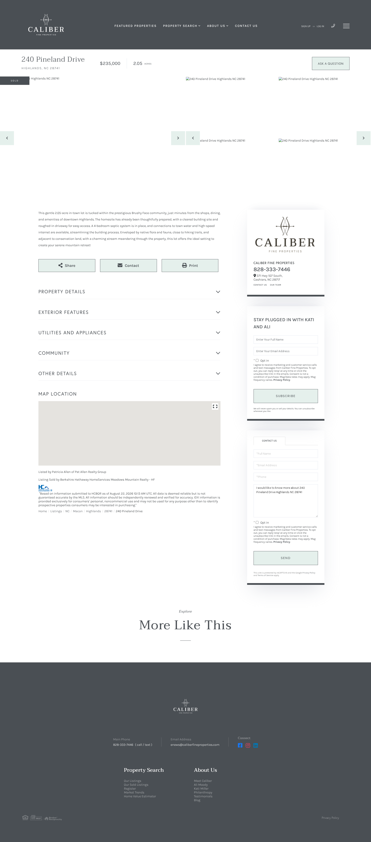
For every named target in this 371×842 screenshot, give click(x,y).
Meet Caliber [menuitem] (203, 781)
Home (42, 511)
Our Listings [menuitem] (132, 781)
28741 (108, 511)
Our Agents (275, 285)
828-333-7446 (272, 269)
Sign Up (305, 26)
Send (285, 558)
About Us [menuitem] (216, 26)
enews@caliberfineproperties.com (195, 745)
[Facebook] (240, 746)
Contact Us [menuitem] (246, 26)
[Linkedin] (255, 746)
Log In (320, 26)
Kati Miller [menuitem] (201, 788)
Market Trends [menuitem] (134, 792)
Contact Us (260, 285)
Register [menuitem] (130, 788)
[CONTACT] (331, 63)
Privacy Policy (281, 380)
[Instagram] (248, 746)
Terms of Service (265, 575)
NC (67, 511)
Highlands (93, 511)
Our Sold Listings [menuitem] (136, 785)
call (139, 745)
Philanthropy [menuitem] (203, 792)
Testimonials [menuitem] (203, 796)
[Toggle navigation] (346, 26)
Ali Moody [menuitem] (201, 785)
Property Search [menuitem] (180, 26)
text (147, 745)
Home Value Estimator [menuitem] (140, 796)
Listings (56, 511)
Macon (78, 511)
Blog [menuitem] (197, 800)
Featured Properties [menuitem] (135, 26)
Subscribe (285, 396)
